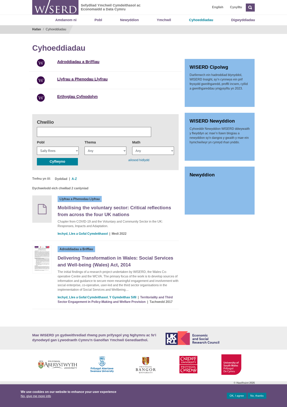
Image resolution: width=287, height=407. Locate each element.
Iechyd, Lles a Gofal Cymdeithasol (83, 233)
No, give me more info (36, 396)
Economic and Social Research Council (210, 338)
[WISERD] (55, 7)
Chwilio (45, 122)
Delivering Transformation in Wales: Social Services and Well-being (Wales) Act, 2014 (115, 261)
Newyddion (129, 20)
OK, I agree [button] (237, 395)
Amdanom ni (66, 20)
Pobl (98, 20)
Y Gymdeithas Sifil (122, 297)
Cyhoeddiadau (201, 20)
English (217, 7)
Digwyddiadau (243, 20)
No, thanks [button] (257, 395)
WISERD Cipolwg (209, 67)
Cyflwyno (57, 161)
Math (136, 142)
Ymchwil (164, 20)
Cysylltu (236, 7)
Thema (90, 142)
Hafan (36, 29)
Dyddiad (61, 178)
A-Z (74, 178)
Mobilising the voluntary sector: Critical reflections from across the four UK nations (114, 211)
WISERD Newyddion (212, 121)
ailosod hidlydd (138, 160)
